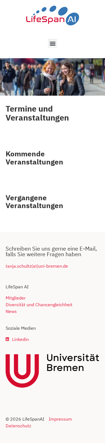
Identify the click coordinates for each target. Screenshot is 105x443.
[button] (52, 43)
